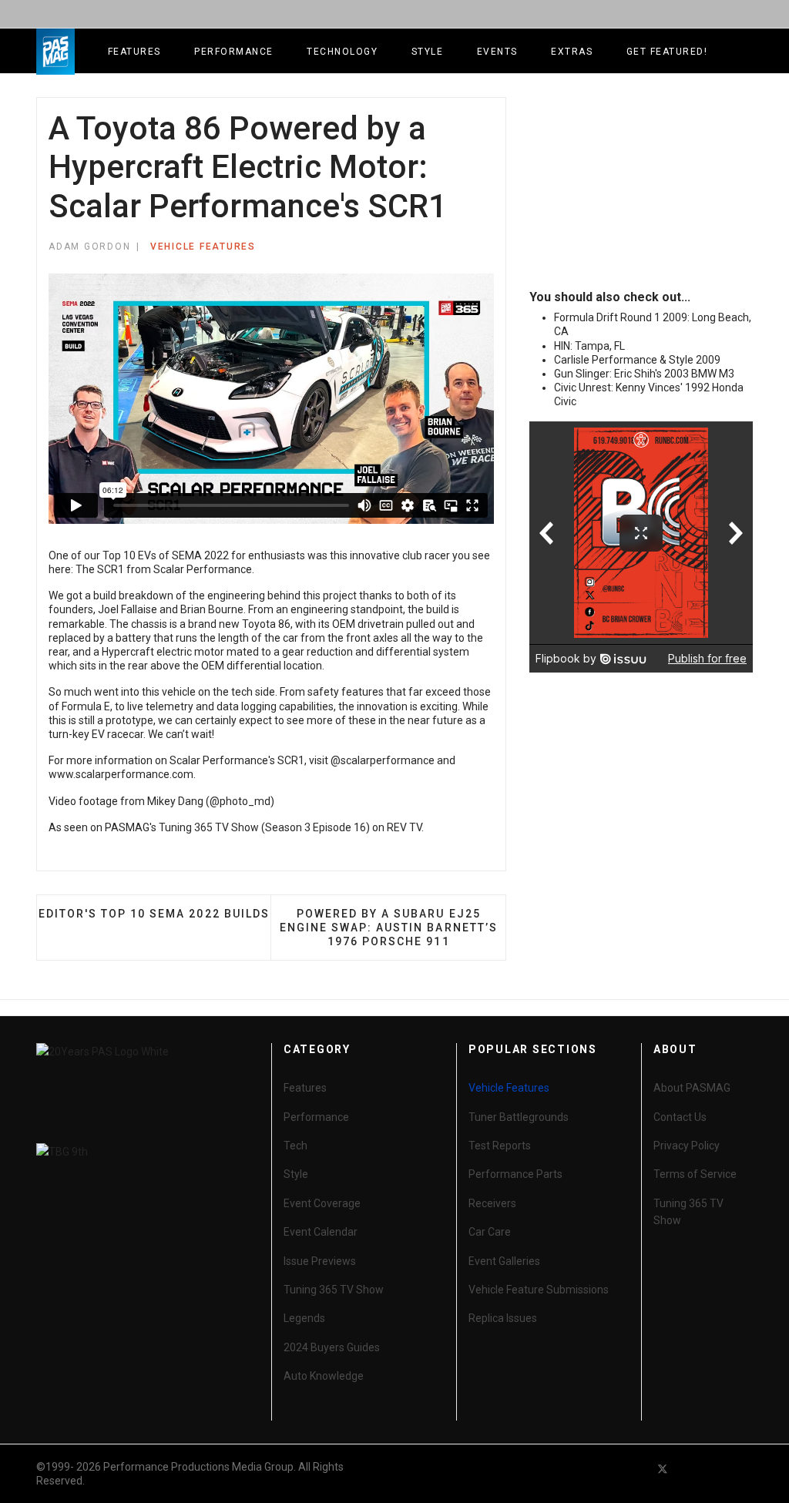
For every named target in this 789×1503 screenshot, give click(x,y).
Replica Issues (502, 1318)
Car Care (489, 1232)
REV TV (404, 827)
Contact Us (680, 1117)
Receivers (492, 1203)
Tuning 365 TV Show (334, 1289)
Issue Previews (320, 1261)
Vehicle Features (203, 246)
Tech (295, 1145)
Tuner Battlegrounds (518, 1117)
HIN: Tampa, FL (589, 346)
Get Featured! (667, 51)
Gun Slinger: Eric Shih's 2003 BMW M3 (644, 373)
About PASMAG (691, 1088)
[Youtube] (690, 1469)
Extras (572, 51)
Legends (304, 1318)
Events (497, 51)
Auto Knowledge (324, 1376)
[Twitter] (662, 1469)
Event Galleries (504, 1261)
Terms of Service (695, 1174)
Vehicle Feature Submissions (538, 1289)
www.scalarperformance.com (121, 774)
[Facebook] (635, 1469)
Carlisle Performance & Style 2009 (637, 360)
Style (427, 51)
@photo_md (240, 801)
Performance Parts (515, 1174)
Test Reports (499, 1145)
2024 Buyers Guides (332, 1347)
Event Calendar (321, 1232)
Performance (234, 51)
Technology (342, 51)
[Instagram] (745, 1469)
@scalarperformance (383, 760)
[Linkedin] (718, 1469)
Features (134, 51)
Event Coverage (322, 1203)
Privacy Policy (686, 1145)
